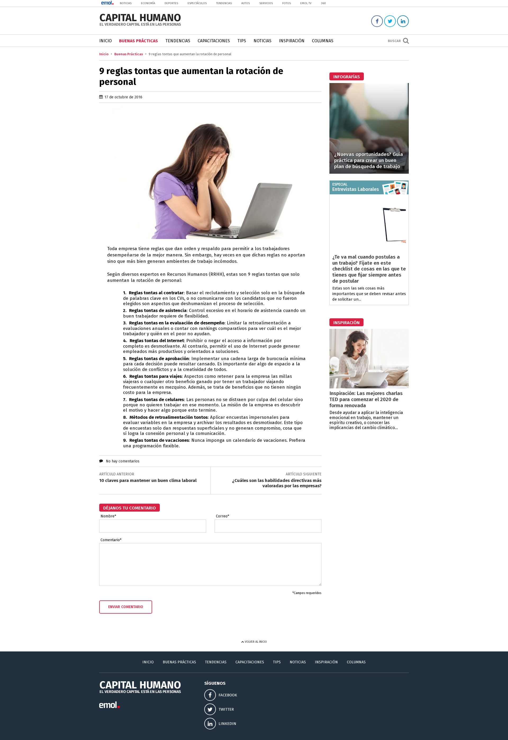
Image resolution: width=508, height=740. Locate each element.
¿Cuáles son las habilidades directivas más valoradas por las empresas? (276, 483)
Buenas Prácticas (138, 40)
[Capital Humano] (140, 25)
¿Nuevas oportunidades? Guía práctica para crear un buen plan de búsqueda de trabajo (368, 160)
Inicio (105, 40)
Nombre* (108, 516)
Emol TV (305, 3)
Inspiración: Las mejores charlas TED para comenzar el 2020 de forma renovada (366, 399)
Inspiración (292, 40)
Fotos (286, 3)
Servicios (266, 3)
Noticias (125, 3)
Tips (241, 40)
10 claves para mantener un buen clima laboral (148, 480)
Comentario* (111, 540)
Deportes (171, 3)
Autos (245, 3)
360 (323, 3)
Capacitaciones (214, 40)
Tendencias (224, 3)
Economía (148, 3)
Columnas (322, 40)
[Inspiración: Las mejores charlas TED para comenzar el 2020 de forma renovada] (369, 386)
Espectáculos (197, 3)
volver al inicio (255, 642)
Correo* (222, 516)
